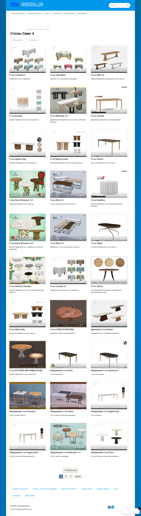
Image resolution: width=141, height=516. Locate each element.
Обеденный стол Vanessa (22, 411)
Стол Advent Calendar (20, 286)
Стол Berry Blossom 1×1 (21, 200)
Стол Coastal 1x (58, 286)
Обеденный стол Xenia (61, 411)
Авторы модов (103, 489)
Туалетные (33, 40)
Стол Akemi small (59, 159)
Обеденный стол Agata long (105, 411)
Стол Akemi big (17, 329)
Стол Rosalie (15, 116)
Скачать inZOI (86, 489)
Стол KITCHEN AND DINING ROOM (25, 370)
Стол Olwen (96, 243)
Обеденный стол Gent (61, 370)
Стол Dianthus (98, 200)
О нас (115, 489)
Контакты (17, 496)
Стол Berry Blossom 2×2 (21, 243)
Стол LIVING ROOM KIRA (62, 329)
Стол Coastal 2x (17, 75)
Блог (47, 13)
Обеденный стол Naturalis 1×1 (65, 452)
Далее (78, 476)
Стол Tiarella (97, 116)
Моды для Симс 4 (18, 13)
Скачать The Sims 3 (69, 489)
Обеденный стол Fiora (102, 452)
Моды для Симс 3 (35, 13)
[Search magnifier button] (127, 5)
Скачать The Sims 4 (20, 489)
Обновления (81, 13)
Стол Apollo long (17, 159)
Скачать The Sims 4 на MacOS (45, 489)
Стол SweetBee (58, 75)
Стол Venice (97, 159)
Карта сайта (30, 496)
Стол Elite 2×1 (57, 200)
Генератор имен (69, 13)
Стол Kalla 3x (97, 75)
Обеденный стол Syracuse (104, 370)
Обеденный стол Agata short (23, 452)
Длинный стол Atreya (102, 329)
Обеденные (17, 40)
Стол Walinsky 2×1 (59, 116)
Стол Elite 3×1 (57, 243)
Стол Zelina (97, 286)
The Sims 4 (57, 13)
